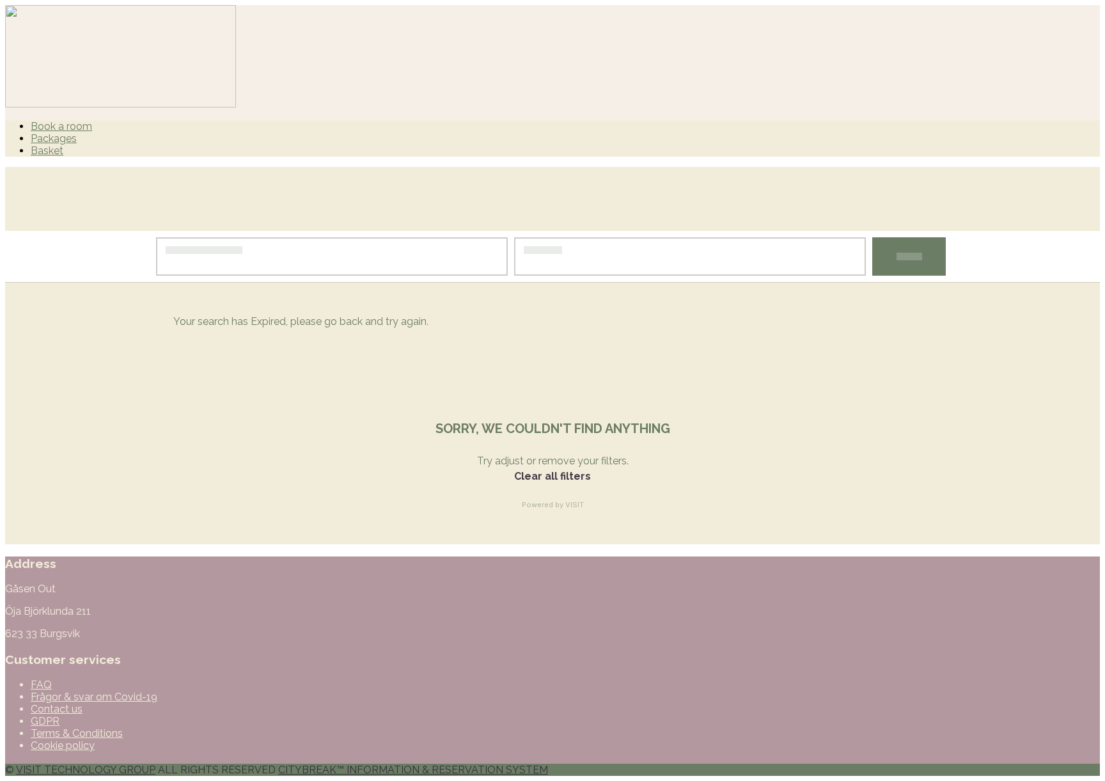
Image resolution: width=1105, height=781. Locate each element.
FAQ (41, 685)
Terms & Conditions (77, 733)
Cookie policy (63, 745)
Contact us (56, 709)
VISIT (574, 504)
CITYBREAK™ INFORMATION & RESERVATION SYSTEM (413, 770)
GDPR (45, 721)
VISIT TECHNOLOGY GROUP (85, 770)
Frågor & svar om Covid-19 (94, 697)
